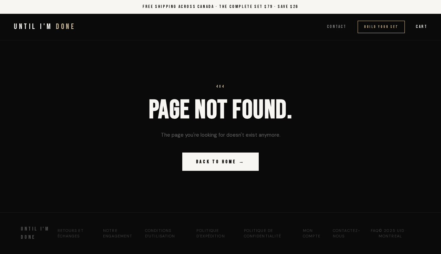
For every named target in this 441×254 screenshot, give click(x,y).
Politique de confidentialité (262, 233)
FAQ (375, 230)
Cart (421, 26)
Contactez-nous (346, 233)
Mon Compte (311, 233)
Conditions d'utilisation (160, 233)
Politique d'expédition (210, 233)
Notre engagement (117, 233)
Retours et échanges (71, 233)
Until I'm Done (35, 233)
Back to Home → (220, 162)
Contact (337, 26)
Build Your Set (381, 27)
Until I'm (44, 26)
